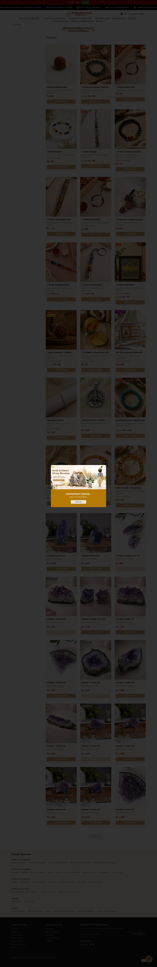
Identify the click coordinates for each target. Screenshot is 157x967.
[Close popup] (104, 462)
